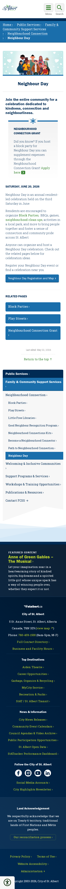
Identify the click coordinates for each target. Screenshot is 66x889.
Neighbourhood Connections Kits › (30, 433)
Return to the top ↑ (38, 359)
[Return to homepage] (10, 7)
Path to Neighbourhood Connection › (31, 448)
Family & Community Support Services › (33, 384)
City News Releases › (33, 719)
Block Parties (28, 215)
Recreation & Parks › (33, 694)
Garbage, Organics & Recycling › (33, 680)
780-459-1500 (27, 635)
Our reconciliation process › (33, 837)
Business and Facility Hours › (33, 648)
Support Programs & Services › (28, 476)
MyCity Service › (33, 687)
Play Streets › (16, 410)
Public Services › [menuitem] (29, 25)
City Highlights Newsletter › (33, 789)
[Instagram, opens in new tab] (28, 773)
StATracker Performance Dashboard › (33, 753)
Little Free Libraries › (22, 418)
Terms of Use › (46, 856)
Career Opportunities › (33, 674)
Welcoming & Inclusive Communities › (33, 466)
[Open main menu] (48, 9)
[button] (7, 882)
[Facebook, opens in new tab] (18, 773)
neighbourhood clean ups (24, 220)
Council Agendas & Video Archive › (33, 733)
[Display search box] (59, 9)
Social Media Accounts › (33, 782)
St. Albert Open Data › (33, 747)
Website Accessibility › (33, 864)
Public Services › (18, 374)
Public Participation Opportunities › (33, 740)
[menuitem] (19, 38)
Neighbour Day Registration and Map (31, 278)
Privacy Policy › (21, 856)
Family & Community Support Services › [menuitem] (30, 29)
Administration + (33, 871)
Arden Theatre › (33, 667)
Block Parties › (17, 403)
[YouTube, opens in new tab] (37, 773)
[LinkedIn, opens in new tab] (47, 773)
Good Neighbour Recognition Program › (33, 425)
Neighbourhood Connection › (26, 395)
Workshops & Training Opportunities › (33, 484)
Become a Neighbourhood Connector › (32, 440)
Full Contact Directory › (33, 642)
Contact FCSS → (17, 500)
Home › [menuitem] (8, 25)
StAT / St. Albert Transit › (33, 701)
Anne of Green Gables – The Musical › (30, 559)
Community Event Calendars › (33, 726)
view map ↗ (44, 628)
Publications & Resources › (25, 492)
